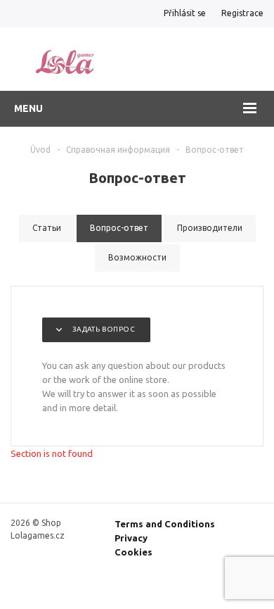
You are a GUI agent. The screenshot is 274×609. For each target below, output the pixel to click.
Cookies (133, 552)
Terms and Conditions (165, 524)
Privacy (131, 538)
